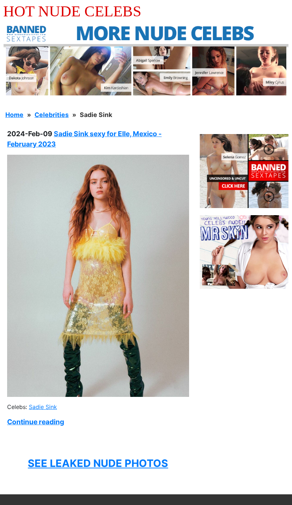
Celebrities (52, 114)
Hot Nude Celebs (72, 11)
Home (14, 114)
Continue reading (35, 422)
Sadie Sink (43, 406)
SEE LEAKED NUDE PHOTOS (98, 463)
